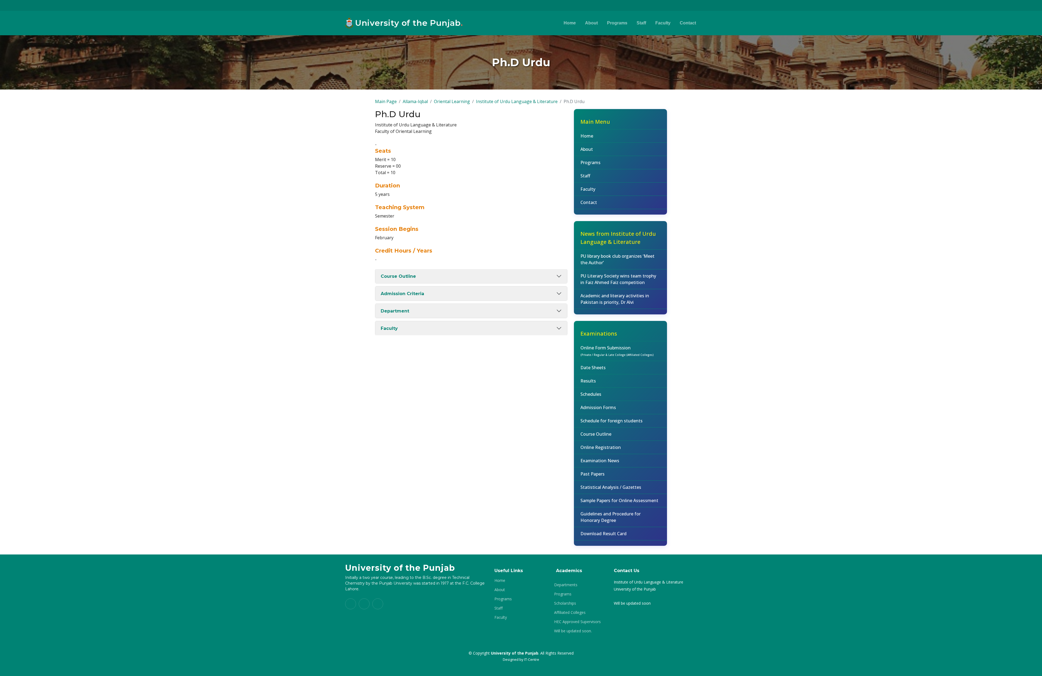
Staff (641, 23)
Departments (565, 585)
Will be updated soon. (573, 631)
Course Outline (398, 276)
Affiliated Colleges (570, 612)
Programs (617, 23)
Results (588, 381)
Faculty (663, 23)
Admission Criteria (402, 293)
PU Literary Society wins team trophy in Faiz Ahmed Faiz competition (618, 279)
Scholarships (565, 603)
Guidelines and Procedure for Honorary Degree (610, 517)
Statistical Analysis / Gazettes (610, 487)
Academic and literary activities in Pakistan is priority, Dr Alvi (614, 299)
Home (570, 23)
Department (395, 311)
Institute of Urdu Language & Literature (517, 101)
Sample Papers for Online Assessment (619, 500)
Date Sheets (593, 368)
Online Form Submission (617, 351)
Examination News (599, 461)
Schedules (590, 394)
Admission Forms (598, 407)
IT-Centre (531, 659)
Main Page (386, 101)
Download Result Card (603, 534)
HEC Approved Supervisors (577, 622)
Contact (688, 23)
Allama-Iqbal (415, 101)
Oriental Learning (452, 101)
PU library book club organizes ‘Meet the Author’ (617, 259)
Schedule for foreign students (611, 421)
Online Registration (600, 447)
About (591, 23)
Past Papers (592, 474)
